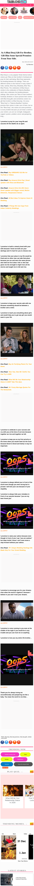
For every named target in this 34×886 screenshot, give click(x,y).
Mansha (30, 64)
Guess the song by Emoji (23, 764)
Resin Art (7, 5)
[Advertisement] (17, 36)
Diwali (25, 754)
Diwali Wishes (20, 759)
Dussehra (7, 764)
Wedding (4, 17)
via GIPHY (4, 167)
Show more (5, 767)
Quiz (14, 5)
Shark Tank (12, 17)
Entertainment (23, 5)
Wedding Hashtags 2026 (10, 754)
